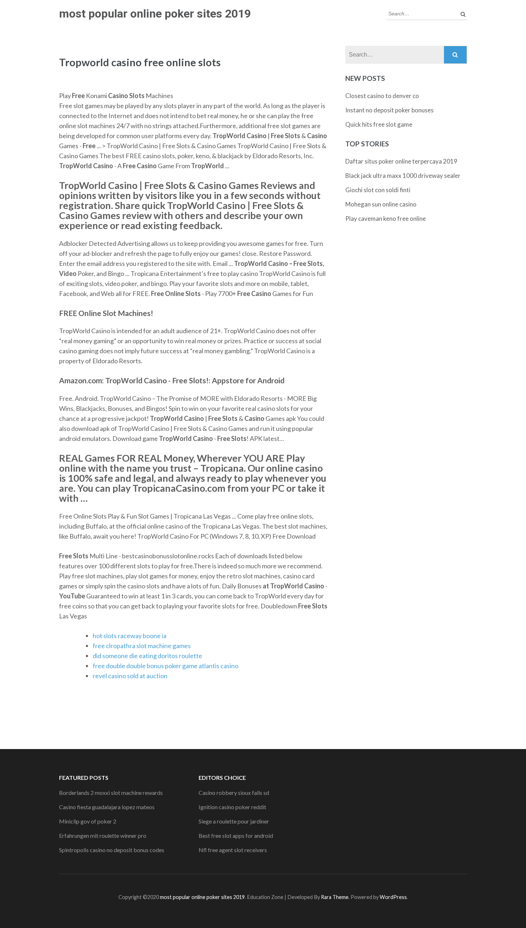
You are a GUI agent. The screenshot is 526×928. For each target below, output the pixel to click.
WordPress (393, 897)
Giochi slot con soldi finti (377, 190)
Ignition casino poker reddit (232, 806)
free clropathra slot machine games (142, 646)
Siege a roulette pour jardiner (234, 821)
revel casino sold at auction (130, 676)
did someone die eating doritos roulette (147, 656)
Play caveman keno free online (385, 218)
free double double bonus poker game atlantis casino (165, 666)
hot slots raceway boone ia (129, 636)
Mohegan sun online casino (381, 204)
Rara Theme (335, 897)
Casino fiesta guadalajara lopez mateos (107, 806)
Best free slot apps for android (236, 835)
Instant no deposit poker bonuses (389, 110)
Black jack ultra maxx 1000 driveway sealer (403, 175)
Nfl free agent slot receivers (233, 849)
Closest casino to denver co (382, 95)
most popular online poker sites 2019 (155, 13)
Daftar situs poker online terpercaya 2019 (401, 161)
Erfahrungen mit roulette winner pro (102, 835)
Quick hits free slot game (378, 124)
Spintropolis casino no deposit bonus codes (111, 849)
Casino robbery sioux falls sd (234, 792)
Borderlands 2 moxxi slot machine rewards (111, 792)
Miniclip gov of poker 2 (87, 821)
